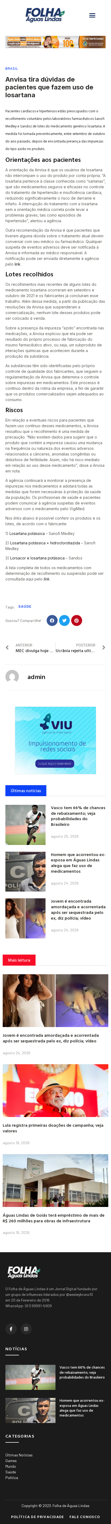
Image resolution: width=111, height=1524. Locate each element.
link (17, 264)
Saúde (25, 606)
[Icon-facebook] (11, 1329)
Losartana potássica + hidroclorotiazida (45, 543)
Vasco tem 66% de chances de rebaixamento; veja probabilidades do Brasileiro (78, 815)
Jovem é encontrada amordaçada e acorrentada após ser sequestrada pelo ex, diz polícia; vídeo (78, 909)
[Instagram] (26, 1329)
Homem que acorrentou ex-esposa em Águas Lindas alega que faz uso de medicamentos (78, 862)
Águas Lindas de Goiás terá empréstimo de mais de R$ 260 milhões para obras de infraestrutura (54, 1218)
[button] (92, 15)
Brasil (11, 69)
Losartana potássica (27, 533)
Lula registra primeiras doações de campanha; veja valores (53, 1128)
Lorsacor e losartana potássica (37, 558)
